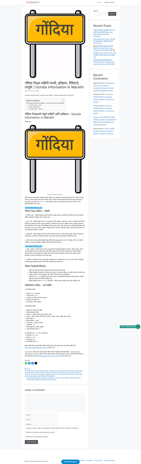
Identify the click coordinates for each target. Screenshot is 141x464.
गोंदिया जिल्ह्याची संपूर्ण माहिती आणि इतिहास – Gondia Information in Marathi (45, 103)
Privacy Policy (98, 460)
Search (95, 11)
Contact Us (81, 460)
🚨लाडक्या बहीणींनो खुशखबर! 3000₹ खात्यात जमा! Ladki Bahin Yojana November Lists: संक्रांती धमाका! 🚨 (104, 48)
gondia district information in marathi (46, 372)
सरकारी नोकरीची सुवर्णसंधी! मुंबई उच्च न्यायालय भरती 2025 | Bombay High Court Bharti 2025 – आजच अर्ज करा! (104, 62)
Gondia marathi (33, 376)
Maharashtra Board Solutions (48, 356)
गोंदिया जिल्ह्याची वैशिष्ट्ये (35, 107)
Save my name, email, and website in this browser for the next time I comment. (53, 428)
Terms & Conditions (109, 460)
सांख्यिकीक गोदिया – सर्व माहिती (36, 109)
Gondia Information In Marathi (67, 374)
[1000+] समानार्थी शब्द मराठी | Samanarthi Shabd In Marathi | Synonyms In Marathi (104, 131)
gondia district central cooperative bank (37, 370)
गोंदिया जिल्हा (43, 376)
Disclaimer (89, 460)
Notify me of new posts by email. (37, 437)
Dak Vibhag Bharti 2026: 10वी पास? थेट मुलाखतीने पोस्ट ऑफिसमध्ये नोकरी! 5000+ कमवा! (104, 41)
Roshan (95, 117)
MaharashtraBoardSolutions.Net (35, 347)
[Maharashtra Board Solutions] (33, 2)
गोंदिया (39, 376)
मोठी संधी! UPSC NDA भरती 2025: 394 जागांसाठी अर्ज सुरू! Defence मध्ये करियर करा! (104, 55)
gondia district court (54, 370)
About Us (74, 460)
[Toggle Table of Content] (62, 100)
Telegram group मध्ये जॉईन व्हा (33, 208)
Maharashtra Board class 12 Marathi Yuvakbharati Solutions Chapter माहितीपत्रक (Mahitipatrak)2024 (54, 377)
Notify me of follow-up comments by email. (40, 432)
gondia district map (61, 372)
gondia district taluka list (74, 372)
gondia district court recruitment (69, 370)
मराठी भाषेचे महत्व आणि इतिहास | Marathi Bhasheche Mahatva (41, 379)
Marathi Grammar (110, 2)
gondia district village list (51, 374)
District (99, 2)
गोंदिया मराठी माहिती (51, 376)
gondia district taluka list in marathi (34, 374)
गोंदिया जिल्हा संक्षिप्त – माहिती (35, 105)
